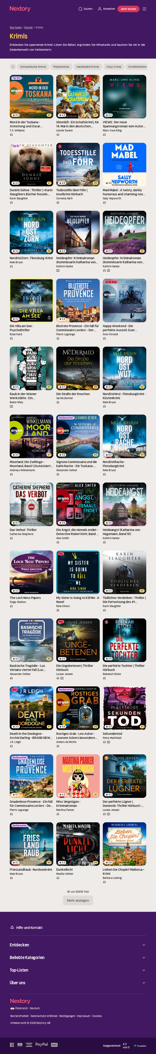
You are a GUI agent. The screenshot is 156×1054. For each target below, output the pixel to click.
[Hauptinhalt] (144, 9)
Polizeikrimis (61, 67)
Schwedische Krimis (33, 67)
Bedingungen (67, 1016)
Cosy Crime (113, 67)
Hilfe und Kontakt (29, 927)
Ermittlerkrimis (138, 67)
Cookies (97, 1016)
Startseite (16, 27)
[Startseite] (43, 8)
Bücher (28, 27)
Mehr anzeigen (78, 900)
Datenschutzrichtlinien (44, 1016)
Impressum (83, 1016)
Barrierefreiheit (19, 1016)
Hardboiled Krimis (88, 67)
